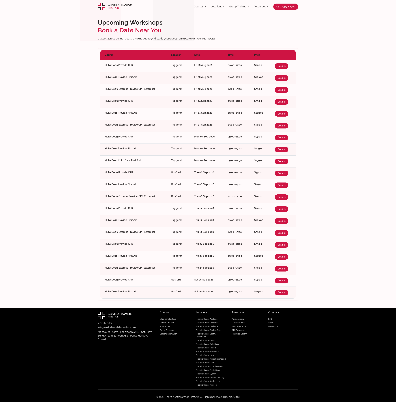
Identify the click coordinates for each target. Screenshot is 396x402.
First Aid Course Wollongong (208, 381)
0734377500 (105, 322)
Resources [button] (260, 6)
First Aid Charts (238, 323)
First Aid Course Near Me (206, 385)
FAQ (270, 319)
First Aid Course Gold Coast (207, 344)
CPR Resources (238, 330)
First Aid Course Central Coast (209, 330)
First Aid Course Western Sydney (210, 377)
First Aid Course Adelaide (206, 319)
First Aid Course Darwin (206, 340)
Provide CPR (165, 326)
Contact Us (273, 326)
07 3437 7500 (287, 6)
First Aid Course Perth (205, 363)
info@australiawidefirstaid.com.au (117, 327)
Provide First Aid (167, 323)
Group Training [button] (238, 6)
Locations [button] (217, 6)
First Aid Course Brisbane (206, 323)
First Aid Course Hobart (206, 348)
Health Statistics (239, 326)
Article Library (238, 319)
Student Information (168, 334)
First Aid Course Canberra (207, 326)
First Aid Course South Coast (208, 370)
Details (282, 66)
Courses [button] (199, 6)
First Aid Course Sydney (206, 374)
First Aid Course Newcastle (207, 355)
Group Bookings (167, 330)
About (270, 323)
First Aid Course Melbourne (207, 351)
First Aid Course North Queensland (211, 359)
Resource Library (239, 334)
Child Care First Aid (168, 319)
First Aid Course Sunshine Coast (209, 366)
